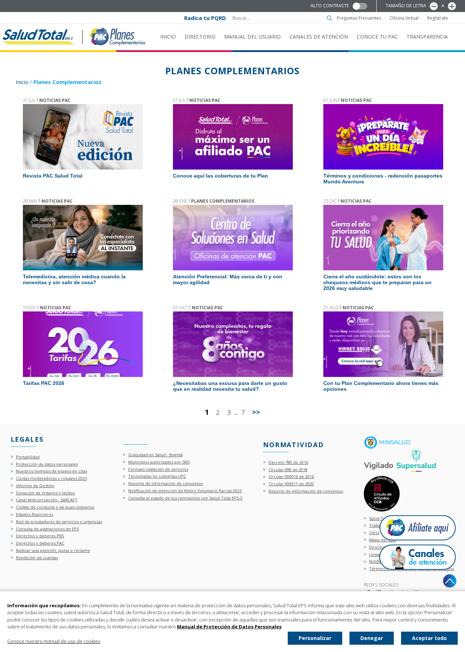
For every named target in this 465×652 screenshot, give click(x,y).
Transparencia (427, 36)
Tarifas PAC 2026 (82, 344)
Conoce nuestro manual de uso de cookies (53, 641)
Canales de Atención (319, 36)
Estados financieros (34, 514)
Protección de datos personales (47, 464)
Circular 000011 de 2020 (291, 484)
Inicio (168, 36)
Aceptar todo (429, 638)
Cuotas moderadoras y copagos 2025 (51, 478)
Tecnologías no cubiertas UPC (157, 476)
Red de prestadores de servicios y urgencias (59, 522)
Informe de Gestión (35, 486)
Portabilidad (28, 457)
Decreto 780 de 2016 (288, 462)
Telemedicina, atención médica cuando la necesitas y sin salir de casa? (82, 237)
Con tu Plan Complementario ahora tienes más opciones (382, 344)
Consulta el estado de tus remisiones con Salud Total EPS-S (185, 498)
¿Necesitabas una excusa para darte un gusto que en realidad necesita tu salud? (232, 344)
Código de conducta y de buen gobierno (55, 507)
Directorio (200, 36)
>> (256, 412)
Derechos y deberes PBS (40, 536)
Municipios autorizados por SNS (159, 462)
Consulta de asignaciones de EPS (47, 529)
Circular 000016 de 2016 (291, 476)
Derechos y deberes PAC (40, 543)
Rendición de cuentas (37, 558)
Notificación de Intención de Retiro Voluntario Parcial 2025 (185, 491)
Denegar (371, 638)
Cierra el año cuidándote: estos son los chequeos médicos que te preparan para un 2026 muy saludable (382, 237)
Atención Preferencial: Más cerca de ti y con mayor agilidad (232, 237)
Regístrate (437, 18)
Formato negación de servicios (158, 469)
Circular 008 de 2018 (287, 470)
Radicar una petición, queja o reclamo (53, 550)
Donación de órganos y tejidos (45, 493)
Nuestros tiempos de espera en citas (51, 471)
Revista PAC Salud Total (82, 137)
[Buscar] (329, 18)
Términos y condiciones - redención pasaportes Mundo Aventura (382, 137)
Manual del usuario (252, 36)
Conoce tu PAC (377, 36)
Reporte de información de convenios (165, 483)
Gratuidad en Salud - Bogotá (155, 455)
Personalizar (315, 638)
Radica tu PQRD (205, 18)
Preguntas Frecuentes (359, 18)
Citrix (374, 532)
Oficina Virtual (404, 18)
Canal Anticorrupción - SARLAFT (46, 500)
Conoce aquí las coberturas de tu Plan (232, 137)
